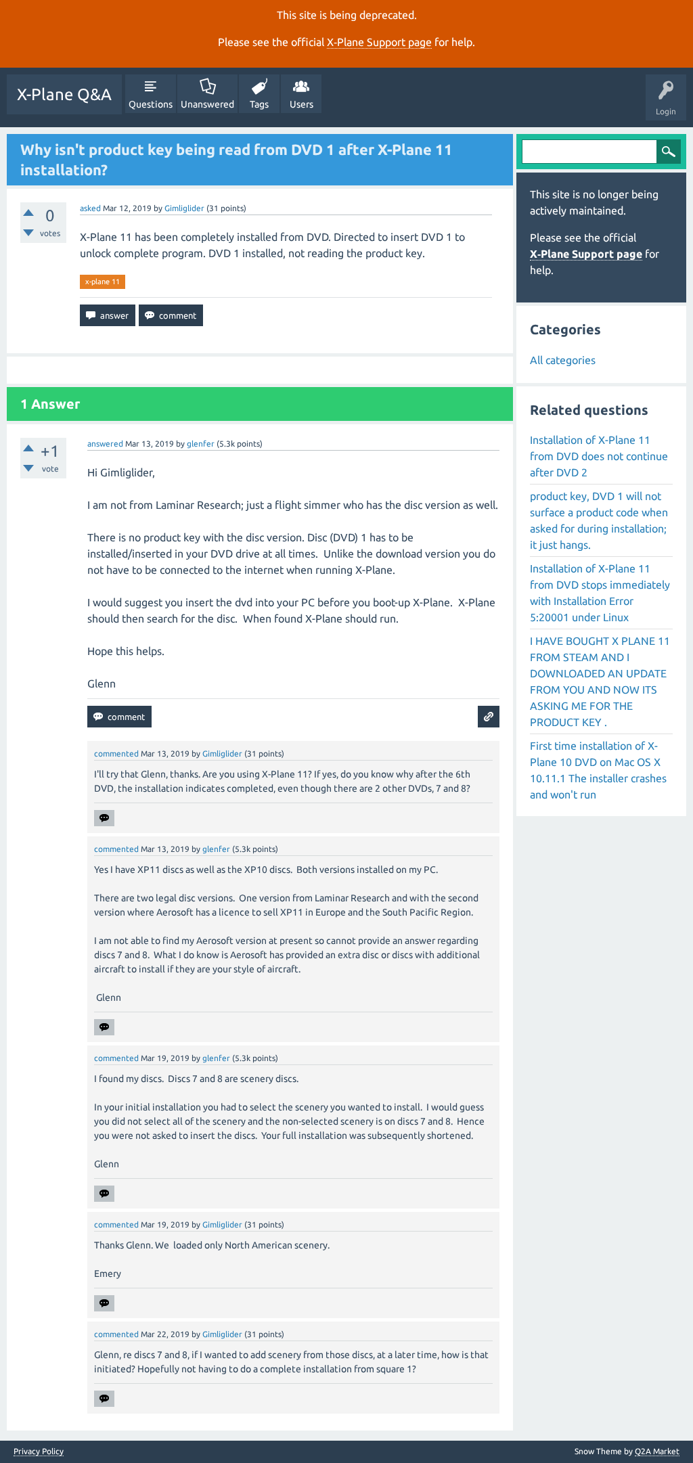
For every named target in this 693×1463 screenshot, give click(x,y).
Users (301, 104)
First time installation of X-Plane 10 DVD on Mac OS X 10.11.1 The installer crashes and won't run (598, 770)
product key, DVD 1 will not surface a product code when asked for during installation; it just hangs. (599, 520)
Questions (151, 104)
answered (105, 443)
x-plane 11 (102, 281)
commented (116, 753)
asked (90, 208)
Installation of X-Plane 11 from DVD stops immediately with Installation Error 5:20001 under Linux (600, 592)
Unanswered (207, 104)
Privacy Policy (39, 1451)
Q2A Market (657, 1451)
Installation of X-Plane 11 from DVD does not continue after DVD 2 (599, 456)
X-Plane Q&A (64, 94)
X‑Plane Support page (379, 42)
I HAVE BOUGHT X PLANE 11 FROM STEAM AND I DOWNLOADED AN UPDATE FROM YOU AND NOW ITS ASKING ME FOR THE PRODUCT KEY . (600, 681)
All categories (563, 360)
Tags (259, 104)
